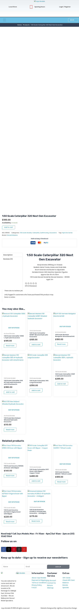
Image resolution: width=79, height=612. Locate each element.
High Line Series (67, 233)
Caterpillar (36, 233)
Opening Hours (39, 7)
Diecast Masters (12, 235)
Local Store (13, 7)
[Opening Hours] (31, 7)
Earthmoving (44, 233)
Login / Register (65, 7)
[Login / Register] (55, 7)
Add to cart (8, 227)
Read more (10, 346)
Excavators (53, 233)
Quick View (14, 330)
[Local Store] (5, 7)
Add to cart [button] (36, 345)
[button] (4, 20)
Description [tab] (8, 255)
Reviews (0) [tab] (8, 259)
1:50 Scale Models (26, 233)
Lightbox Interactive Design (67, 608)
